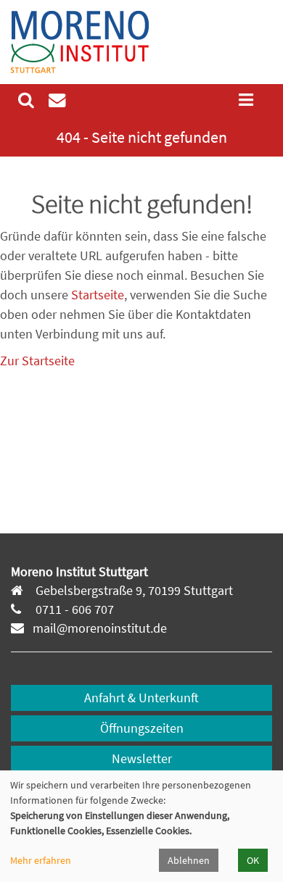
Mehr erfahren (40, 860)
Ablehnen (189, 860)
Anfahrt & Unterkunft (141, 697)
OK (253, 860)
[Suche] (26, 100)
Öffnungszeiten (142, 728)
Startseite (97, 294)
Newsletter (142, 758)
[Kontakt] (57, 100)
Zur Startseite (37, 360)
